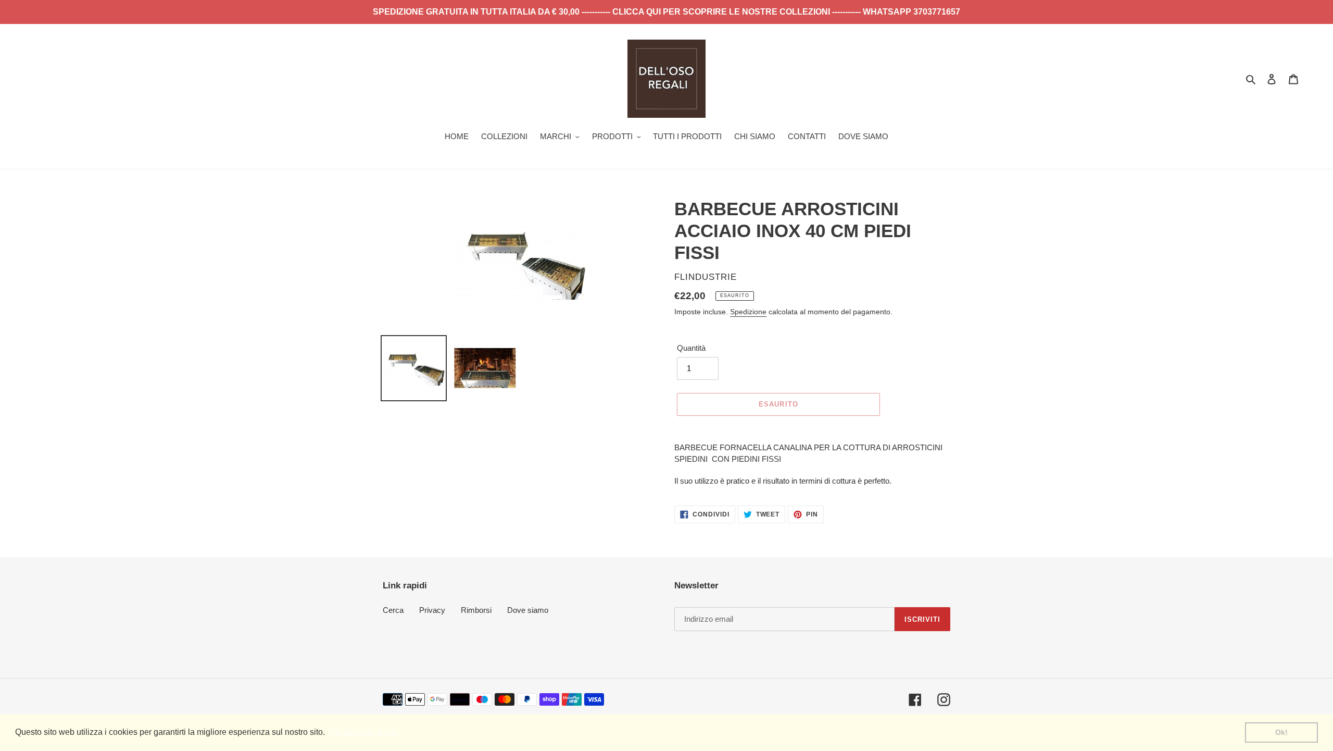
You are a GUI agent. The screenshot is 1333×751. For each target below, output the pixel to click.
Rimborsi (476, 610)
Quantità (691, 347)
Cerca (393, 610)
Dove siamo (527, 610)
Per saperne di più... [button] (366, 732)
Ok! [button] (1281, 732)
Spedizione (748, 311)
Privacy (432, 610)
